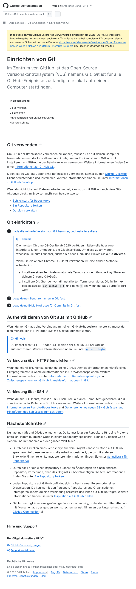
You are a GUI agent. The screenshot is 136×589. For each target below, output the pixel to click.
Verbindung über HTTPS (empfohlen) (39, 360)
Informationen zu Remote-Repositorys (74, 376)
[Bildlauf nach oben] (128, 581)
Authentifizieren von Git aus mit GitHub (47, 317)
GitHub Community (26, 511)
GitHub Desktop (116, 173)
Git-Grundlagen (37, 22)
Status (84, 572)
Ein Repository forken (27, 205)
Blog (43, 575)
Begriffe (55, 572)
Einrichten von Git (59, 22)
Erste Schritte (16, 22)
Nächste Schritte (24, 423)
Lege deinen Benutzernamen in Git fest (39, 298)
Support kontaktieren (23, 550)
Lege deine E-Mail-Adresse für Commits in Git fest (47, 305)
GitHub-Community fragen (26, 545)
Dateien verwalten (25, 210)
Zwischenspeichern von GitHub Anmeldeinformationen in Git (47, 380)
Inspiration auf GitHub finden (73, 496)
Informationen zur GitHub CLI (34, 166)
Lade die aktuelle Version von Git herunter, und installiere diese (55, 231)
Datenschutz (70, 572)
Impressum (39, 572)
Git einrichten (21, 222)
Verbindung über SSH (25, 392)
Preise (94, 572)
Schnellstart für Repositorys (31, 200)
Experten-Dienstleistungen (22, 575)
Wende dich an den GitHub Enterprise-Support (46, 45)
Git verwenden (22, 144)
